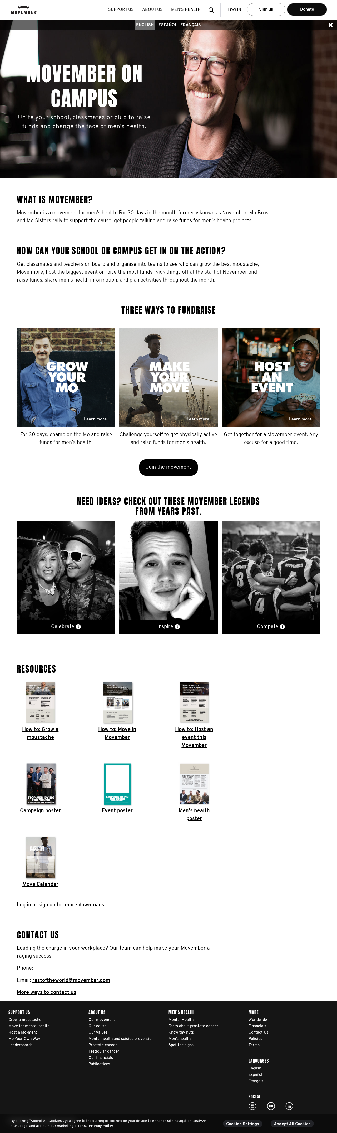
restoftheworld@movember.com (71, 980)
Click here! (252, 1106)
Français (190, 25)
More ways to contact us (46, 992)
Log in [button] (234, 10)
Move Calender (40, 884)
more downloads (84, 905)
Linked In (289, 1106)
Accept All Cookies (292, 1124)
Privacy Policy (101, 1126)
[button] (213, 10)
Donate (307, 9)
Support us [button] (121, 10)
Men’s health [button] (186, 10)
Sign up (266, 9)
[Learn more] (66, 379)
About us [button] (152, 10)
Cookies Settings (242, 1124)
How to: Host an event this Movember (194, 737)
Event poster (117, 811)
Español (167, 25)
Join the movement (168, 467)
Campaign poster (40, 811)
